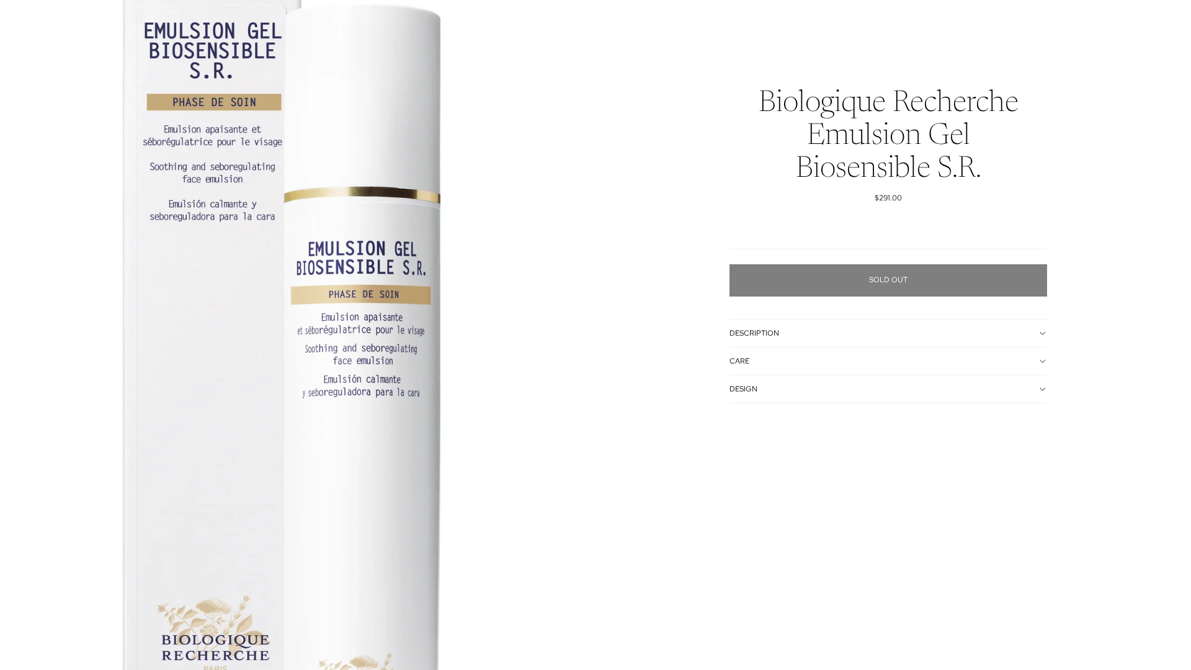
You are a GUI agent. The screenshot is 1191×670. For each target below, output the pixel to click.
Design (743, 389)
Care (739, 361)
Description (754, 333)
